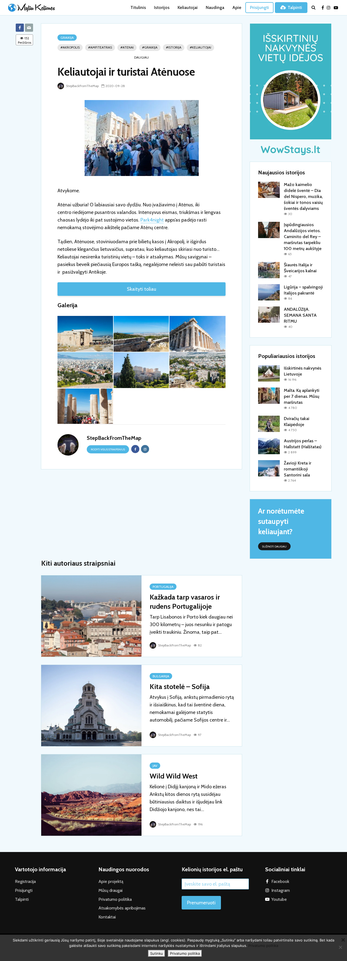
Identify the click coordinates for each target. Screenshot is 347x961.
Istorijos (161, 7)
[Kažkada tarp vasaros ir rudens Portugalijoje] (91, 615)
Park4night (152, 220)
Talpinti (295, 7)
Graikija (67, 38)
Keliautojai (188, 7)
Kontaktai (107, 917)
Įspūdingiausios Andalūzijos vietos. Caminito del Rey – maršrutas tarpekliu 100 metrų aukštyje (303, 236)
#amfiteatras (100, 47)
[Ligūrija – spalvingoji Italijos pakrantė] (269, 291)
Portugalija (163, 587)
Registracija (25, 881)
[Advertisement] (141, 515)
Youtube (279, 899)
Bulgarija (161, 676)
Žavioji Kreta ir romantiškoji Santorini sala (297, 469)
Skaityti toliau (141, 289)
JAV (155, 766)
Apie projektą (110, 881)
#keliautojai (200, 47)
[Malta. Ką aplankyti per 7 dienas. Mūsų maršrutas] (269, 395)
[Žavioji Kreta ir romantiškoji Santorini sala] (269, 467)
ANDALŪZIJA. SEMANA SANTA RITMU (300, 315)
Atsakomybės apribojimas (122, 908)
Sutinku (156, 953)
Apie (236, 7)
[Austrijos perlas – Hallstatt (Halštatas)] (269, 445)
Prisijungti (259, 7)
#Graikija (150, 47)
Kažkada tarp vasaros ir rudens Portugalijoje (185, 602)
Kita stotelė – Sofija (180, 686)
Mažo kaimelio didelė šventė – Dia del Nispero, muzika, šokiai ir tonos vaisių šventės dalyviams (303, 196)
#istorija (173, 47)
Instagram (280, 890)
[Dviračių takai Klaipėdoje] (269, 423)
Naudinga (215, 7)
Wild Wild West (174, 776)
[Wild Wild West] (91, 794)
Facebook (280, 881)
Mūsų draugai (110, 890)
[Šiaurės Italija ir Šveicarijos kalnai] (269, 269)
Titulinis (138, 7)
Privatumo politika (115, 899)
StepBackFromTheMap (82, 86)
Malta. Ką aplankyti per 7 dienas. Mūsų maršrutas (301, 396)
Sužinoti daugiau (274, 546)
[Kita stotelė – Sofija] (91, 705)
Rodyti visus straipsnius (108, 449)
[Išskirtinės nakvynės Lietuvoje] (269, 373)
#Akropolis (70, 47)
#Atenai (127, 47)
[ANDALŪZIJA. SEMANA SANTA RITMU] (269, 314)
